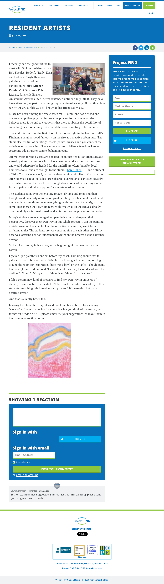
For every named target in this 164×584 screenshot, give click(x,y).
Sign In (80, 439)
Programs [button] (54, 5)
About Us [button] (39, 5)
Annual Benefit (132, 5)
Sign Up (132, 140)
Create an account (27, 475)
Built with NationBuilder (96, 580)
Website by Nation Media (67, 580)
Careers (99, 5)
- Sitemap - (82, 557)
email (88, 528)
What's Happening (27, 47)
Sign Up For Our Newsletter (132, 161)
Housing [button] (69, 5)
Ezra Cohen (74, 170)
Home (150, 13)
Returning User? (132, 148)
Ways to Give (113, 5)
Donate (149, 5)
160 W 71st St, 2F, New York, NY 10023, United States (82, 563)
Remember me (23, 462)
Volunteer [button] (84, 5)
